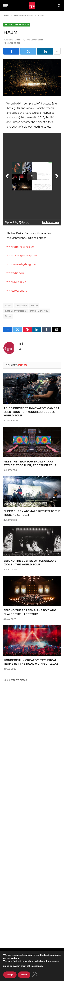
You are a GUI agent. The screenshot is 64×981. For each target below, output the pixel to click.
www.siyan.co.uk (16, 282)
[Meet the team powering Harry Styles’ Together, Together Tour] (32, 442)
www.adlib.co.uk (15, 273)
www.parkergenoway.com (21, 255)
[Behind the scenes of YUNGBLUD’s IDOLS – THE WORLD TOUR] (32, 541)
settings (37, 966)
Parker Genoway (39, 311)
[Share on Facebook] (11, 51)
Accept (10, 974)
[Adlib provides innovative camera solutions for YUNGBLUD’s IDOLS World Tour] (32, 388)
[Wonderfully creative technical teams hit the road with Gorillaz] (32, 640)
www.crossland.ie (16, 290)
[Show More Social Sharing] (57, 51)
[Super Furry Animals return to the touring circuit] (32, 491)
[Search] (59, 5)
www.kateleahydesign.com (22, 264)
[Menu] (5, 5)
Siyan (8, 316)
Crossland (21, 305)
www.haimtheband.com (20, 247)
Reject (24, 974)
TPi (20, 343)
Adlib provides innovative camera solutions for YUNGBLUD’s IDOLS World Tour (31, 412)
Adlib (8, 305)
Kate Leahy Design (15, 311)
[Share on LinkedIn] (45, 51)
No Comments (35, 39)
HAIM (34, 305)
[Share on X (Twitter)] (28, 51)
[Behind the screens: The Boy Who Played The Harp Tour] (32, 591)
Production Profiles (17, 24)
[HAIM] (32, 77)
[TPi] (32, 5)
